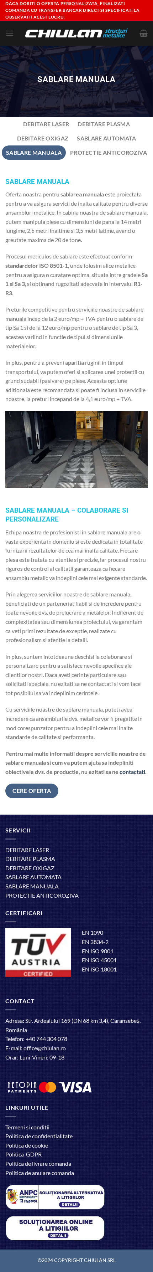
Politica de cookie (26, 1145)
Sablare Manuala (34, 152)
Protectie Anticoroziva (108, 152)
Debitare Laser (46, 123)
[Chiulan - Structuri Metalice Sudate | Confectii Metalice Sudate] (76, 33)
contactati (132, 771)
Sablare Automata (106, 138)
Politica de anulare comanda (39, 1172)
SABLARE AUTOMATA (33, 876)
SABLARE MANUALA (32, 886)
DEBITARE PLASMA (30, 858)
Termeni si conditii (27, 1127)
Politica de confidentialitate (39, 1136)
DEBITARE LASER (27, 849)
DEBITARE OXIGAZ (29, 868)
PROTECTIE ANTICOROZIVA (42, 895)
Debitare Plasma (104, 123)
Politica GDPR (23, 1154)
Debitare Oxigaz (43, 138)
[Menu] (9, 33)
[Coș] (143, 33)
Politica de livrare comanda (38, 1163)
